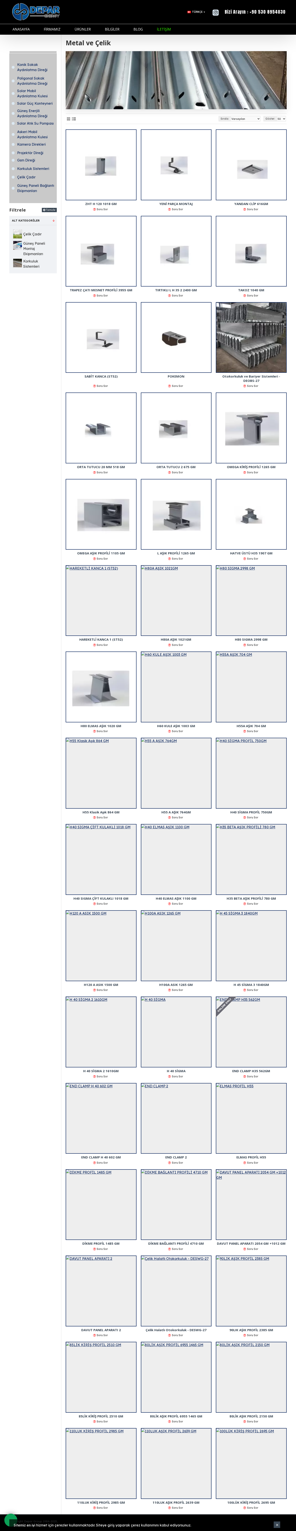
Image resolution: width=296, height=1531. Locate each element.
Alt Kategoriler (26, 220)
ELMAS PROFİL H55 (251, 1157)
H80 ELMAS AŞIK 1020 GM (101, 726)
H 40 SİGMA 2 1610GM (101, 1071)
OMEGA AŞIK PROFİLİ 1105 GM (101, 553)
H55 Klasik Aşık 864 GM (101, 812)
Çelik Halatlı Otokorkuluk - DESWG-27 (176, 1330)
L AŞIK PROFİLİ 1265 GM (176, 553)
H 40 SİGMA (176, 1071)
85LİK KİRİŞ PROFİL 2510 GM (101, 1416)
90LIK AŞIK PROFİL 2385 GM (251, 1330)
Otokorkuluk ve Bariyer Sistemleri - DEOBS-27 (251, 378)
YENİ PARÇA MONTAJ (176, 204)
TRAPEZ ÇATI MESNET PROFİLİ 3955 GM (101, 290)
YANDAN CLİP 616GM (251, 204)
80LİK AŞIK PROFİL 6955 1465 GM (176, 1416)
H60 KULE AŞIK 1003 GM (176, 726)
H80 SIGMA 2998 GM (251, 639)
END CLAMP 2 (176, 1157)
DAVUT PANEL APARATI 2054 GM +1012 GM (251, 1243)
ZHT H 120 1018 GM (101, 204)
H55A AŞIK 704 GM (251, 726)
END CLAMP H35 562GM (251, 1071)
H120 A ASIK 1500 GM (101, 985)
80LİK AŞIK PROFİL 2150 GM (251, 1416)
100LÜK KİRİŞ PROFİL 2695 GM (251, 1502)
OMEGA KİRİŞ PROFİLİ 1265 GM (251, 467)
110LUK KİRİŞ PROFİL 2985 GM (101, 1502)
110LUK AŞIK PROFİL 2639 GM (176, 1502)
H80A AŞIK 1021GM (176, 639)
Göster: (270, 118)
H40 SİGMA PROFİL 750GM (251, 812)
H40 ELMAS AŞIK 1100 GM (176, 898)
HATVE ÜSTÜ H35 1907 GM (251, 553)
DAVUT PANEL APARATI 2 (101, 1330)
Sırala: (225, 118)
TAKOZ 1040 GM (251, 290)
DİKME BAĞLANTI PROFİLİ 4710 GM (176, 1243)
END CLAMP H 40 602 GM (101, 1157)
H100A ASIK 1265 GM (176, 985)
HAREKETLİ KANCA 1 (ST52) (101, 639)
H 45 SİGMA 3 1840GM (251, 985)
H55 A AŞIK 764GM (176, 812)
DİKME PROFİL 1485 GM (101, 1243)
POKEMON (176, 376)
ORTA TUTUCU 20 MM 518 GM (101, 467)
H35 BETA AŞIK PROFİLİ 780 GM (251, 898)
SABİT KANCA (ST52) (101, 376)
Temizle (50, 210)
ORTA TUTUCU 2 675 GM (176, 467)
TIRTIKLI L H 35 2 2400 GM (176, 290)
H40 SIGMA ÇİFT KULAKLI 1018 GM (100, 898)
